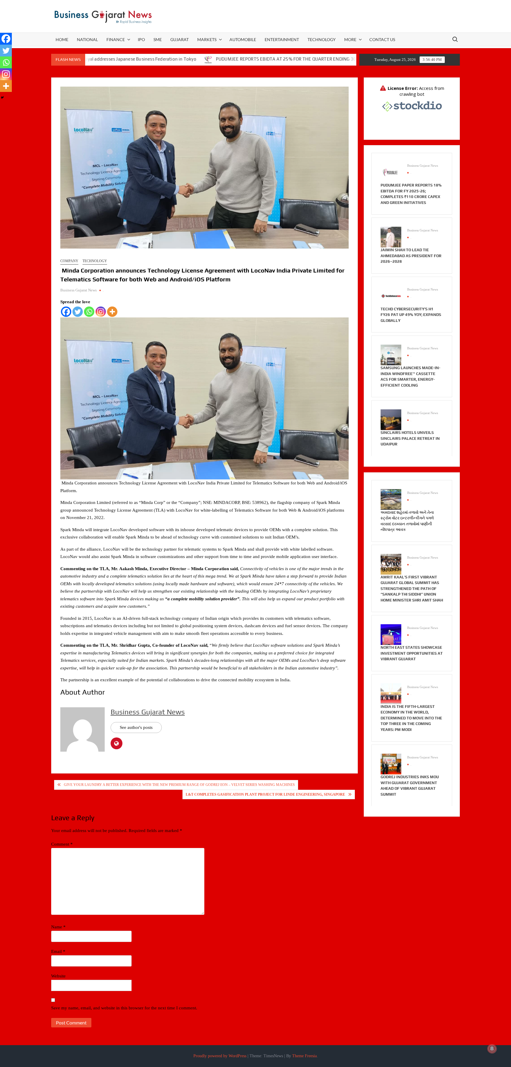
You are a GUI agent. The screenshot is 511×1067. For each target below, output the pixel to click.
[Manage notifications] (492, 1048)
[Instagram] (101, 312)
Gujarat (179, 39)
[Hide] (2, 97)
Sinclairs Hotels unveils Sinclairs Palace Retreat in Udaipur (410, 438)
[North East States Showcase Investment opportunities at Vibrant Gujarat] (391, 634)
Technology (322, 39)
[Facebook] (66, 312)
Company (69, 261)
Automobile (242, 39)
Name (58, 927)
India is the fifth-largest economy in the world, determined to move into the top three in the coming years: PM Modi (411, 718)
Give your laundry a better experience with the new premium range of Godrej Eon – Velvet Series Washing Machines (179, 785)
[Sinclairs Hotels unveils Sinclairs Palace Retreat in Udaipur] (391, 419)
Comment (62, 844)
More (350, 39)
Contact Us (382, 39)
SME (157, 39)
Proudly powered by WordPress (219, 1056)
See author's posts (136, 727)
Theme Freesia (304, 1056)
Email (58, 951)
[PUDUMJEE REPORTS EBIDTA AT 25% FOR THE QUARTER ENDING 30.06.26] (165, 59)
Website (58, 976)
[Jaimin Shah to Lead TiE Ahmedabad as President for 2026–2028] (391, 236)
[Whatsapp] (89, 312)
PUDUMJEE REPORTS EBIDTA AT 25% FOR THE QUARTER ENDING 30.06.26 (250, 58)
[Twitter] (77, 312)
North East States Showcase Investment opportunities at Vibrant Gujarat (412, 653)
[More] (112, 312)
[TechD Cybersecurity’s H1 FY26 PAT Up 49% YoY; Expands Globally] (391, 295)
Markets (206, 39)
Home (62, 39)
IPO (141, 39)
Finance (115, 39)
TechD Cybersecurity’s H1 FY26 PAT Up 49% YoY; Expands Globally (411, 315)
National (87, 39)
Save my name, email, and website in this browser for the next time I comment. (124, 1008)
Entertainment (282, 39)
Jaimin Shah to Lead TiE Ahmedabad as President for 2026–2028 (411, 256)
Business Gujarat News (78, 290)
